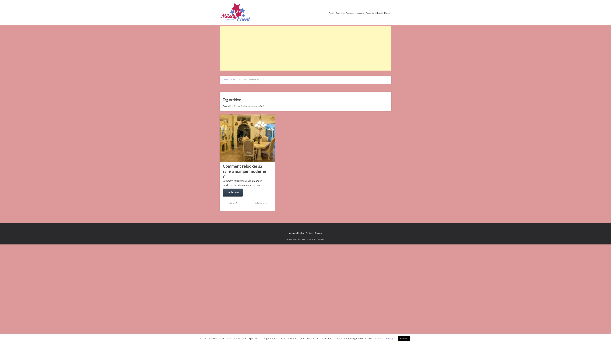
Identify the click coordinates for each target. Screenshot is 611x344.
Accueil (331, 13)
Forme (368, 13)
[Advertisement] (305, 48)
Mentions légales (296, 233)
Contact (309, 233)
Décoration (340, 13)
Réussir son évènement (355, 13)
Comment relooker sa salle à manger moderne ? (244, 171)
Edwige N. (233, 203)
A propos (318, 233)
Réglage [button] (390, 338)
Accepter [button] (404, 339)
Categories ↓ (261, 203)
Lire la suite (233, 192)
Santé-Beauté (377, 13)
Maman (387, 13)
